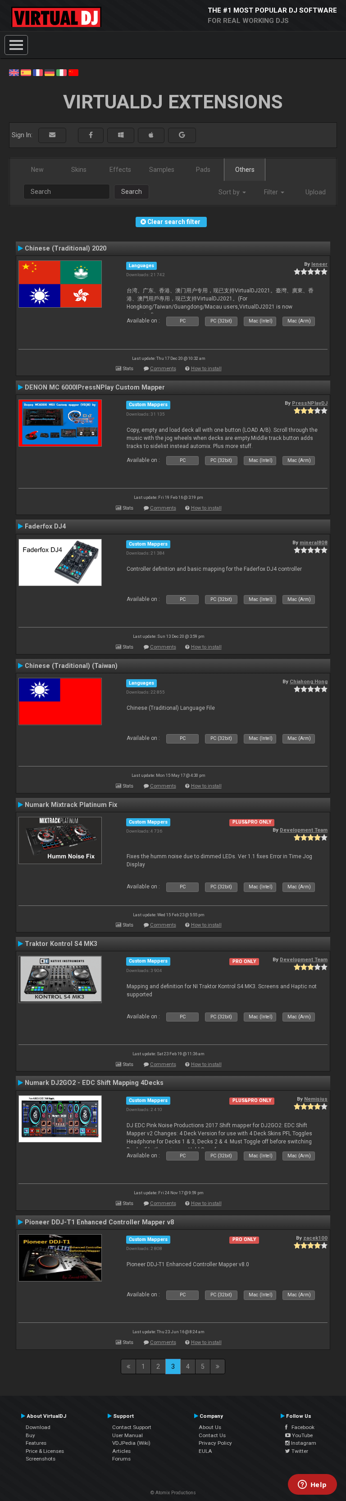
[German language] (50, 72)
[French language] (38, 72)
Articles (121, 1451)
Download (38, 1427)
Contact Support (131, 1427)
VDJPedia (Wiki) (131, 1443)
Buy (30, 1435)
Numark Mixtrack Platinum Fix (71, 804)
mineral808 (314, 542)
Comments (163, 369)
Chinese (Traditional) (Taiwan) (71, 665)
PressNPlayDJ (310, 403)
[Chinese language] (73, 72)
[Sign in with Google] (182, 135)
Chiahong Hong (309, 681)
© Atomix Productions (173, 1493)
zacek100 (315, 1238)
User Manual (127, 1435)
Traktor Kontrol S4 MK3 (61, 943)
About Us (210, 1427)
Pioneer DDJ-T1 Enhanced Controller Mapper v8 (99, 1222)
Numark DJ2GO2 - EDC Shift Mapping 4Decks (94, 1082)
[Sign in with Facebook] (91, 135)
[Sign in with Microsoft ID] (120, 135)
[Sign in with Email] (52, 135)
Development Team (304, 830)
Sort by (230, 192)
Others (245, 169)
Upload (315, 192)
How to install (206, 369)
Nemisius (316, 1099)
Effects (120, 169)
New (37, 169)
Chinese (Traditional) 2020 (65, 248)
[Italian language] (61, 72)
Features (36, 1443)
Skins (78, 169)
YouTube (302, 1435)
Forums (121, 1459)
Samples (161, 169)
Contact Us (212, 1435)
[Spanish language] (26, 72)
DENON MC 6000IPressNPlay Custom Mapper (95, 387)
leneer (319, 264)
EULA (205, 1451)
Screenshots (40, 1459)
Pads (203, 169)
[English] (14, 72)
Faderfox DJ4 (45, 526)
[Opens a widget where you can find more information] (312, 1485)
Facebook (300, 1427)
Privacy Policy (215, 1443)
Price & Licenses (45, 1451)
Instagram (303, 1443)
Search (131, 191)
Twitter (299, 1451)
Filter (272, 192)
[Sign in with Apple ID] (151, 135)
